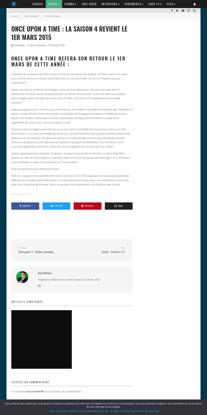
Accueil (38, 4)
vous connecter (35, 391)
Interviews (109, 4)
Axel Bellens (19, 45)
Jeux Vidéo (89, 4)
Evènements (133, 4)
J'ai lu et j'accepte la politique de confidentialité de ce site (78, 411)
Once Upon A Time (22, 194)
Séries (52, 4)
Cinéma (69, 4)
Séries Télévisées (38, 45)
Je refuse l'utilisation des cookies (127, 411)
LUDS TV (154, 4)
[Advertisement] (70, 224)
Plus (170, 4)
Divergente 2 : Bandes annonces (36, 250)
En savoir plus (152, 411)
